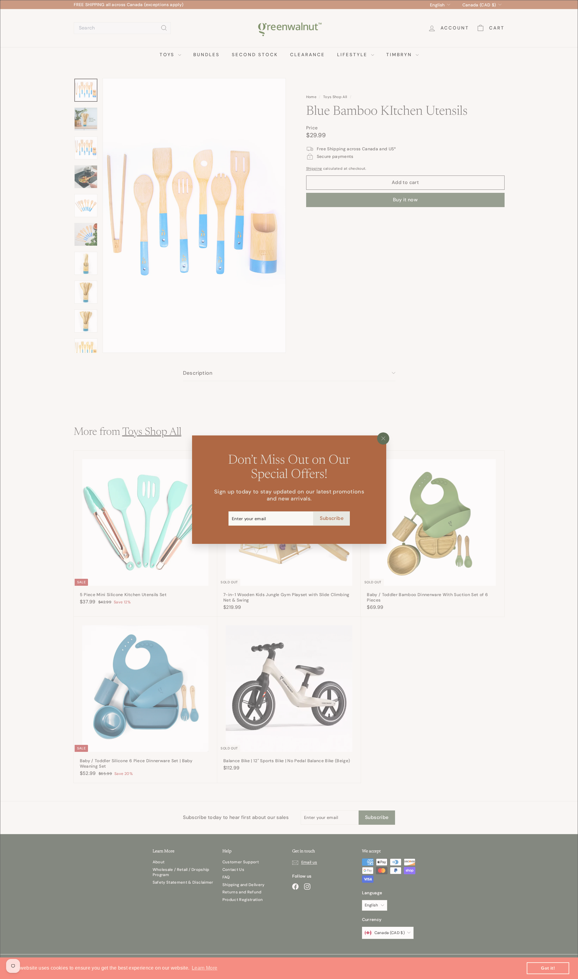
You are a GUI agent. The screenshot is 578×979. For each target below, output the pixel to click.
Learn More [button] (205, 967)
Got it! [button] (548, 968)
